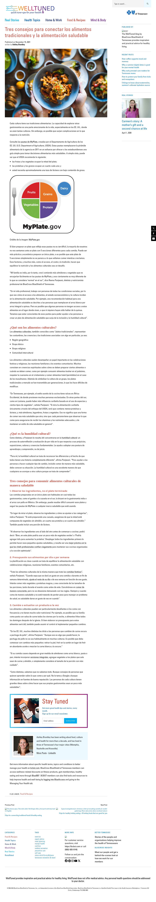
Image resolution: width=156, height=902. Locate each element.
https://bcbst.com (72, 846)
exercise (38, 836)
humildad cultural (69, 437)
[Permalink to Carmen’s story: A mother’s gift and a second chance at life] (136, 108)
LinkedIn (52, 753)
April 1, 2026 (126, 133)
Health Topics (32, 20)
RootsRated (9, 855)
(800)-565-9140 (71, 849)
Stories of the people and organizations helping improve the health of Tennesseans (108, 840)
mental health (40, 843)
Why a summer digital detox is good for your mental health (136, 66)
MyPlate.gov (34, 239)
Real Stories (12, 20)
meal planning (40, 841)
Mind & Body (98, 20)
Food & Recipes (76, 20)
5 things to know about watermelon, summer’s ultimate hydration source (136, 83)
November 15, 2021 (23, 42)
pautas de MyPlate (29, 141)
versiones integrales (39, 657)
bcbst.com (34, 768)
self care (38, 853)
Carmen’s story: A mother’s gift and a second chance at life (134, 124)
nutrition (38, 846)
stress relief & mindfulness (44, 855)
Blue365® (36, 775)
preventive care (40, 850)
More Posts (42, 753)
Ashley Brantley (18, 44)
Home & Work (53, 20)
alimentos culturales (22, 331)
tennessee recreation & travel (45, 857)
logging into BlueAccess (54, 779)
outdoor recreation (41, 848)
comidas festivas (74, 571)
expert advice (39, 839)
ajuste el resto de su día (39, 579)
